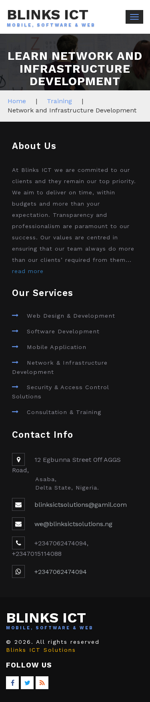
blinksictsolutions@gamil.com (80, 504)
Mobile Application (56, 347)
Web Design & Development (71, 315)
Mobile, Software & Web (51, 25)
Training (59, 101)
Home (17, 101)
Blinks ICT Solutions (41, 650)
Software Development (63, 331)
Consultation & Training (64, 412)
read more (28, 271)
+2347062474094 (60, 571)
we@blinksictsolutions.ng (73, 524)
